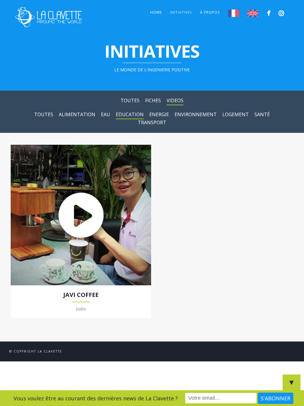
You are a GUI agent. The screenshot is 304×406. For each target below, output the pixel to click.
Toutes (130, 100)
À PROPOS (210, 12)
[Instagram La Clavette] (282, 13)
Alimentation (77, 114)
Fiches (153, 100)
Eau (105, 114)
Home (156, 12)
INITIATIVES (181, 12)
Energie (159, 114)
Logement (235, 114)
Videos (175, 100)
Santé (262, 114)
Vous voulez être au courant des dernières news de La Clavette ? (96, 398)
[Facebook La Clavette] (270, 13)
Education (130, 114)
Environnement (196, 114)
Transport (152, 122)
